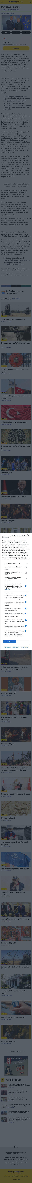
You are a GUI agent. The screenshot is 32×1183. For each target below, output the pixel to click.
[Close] (28, 535)
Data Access (16, 647)
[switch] (26, 567)
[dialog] (16, 591)
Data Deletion (7, 647)
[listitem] (16, 564)
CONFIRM (10, 641)
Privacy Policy (24, 647)
